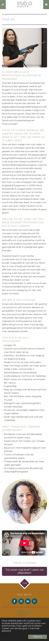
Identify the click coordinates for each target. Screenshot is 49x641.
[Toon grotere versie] (24, 501)
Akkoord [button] (37, 637)
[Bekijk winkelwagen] (46, 4)
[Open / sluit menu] (3, 4)
